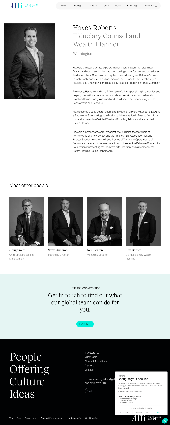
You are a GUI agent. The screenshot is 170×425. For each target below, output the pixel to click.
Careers (89, 365)
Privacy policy (31, 418)
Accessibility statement (51, 418)
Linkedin (89, 369)
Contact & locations (96, 361)
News (118, 5)
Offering (77, 5)
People (63, 5)
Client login (91, 357)
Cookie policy (91, 418)
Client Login (132, 5)
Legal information (74, 418)
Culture (93, 5)
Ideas (106, 5)
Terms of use (15, 418)
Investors (149, 5)
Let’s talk (83, 324)
